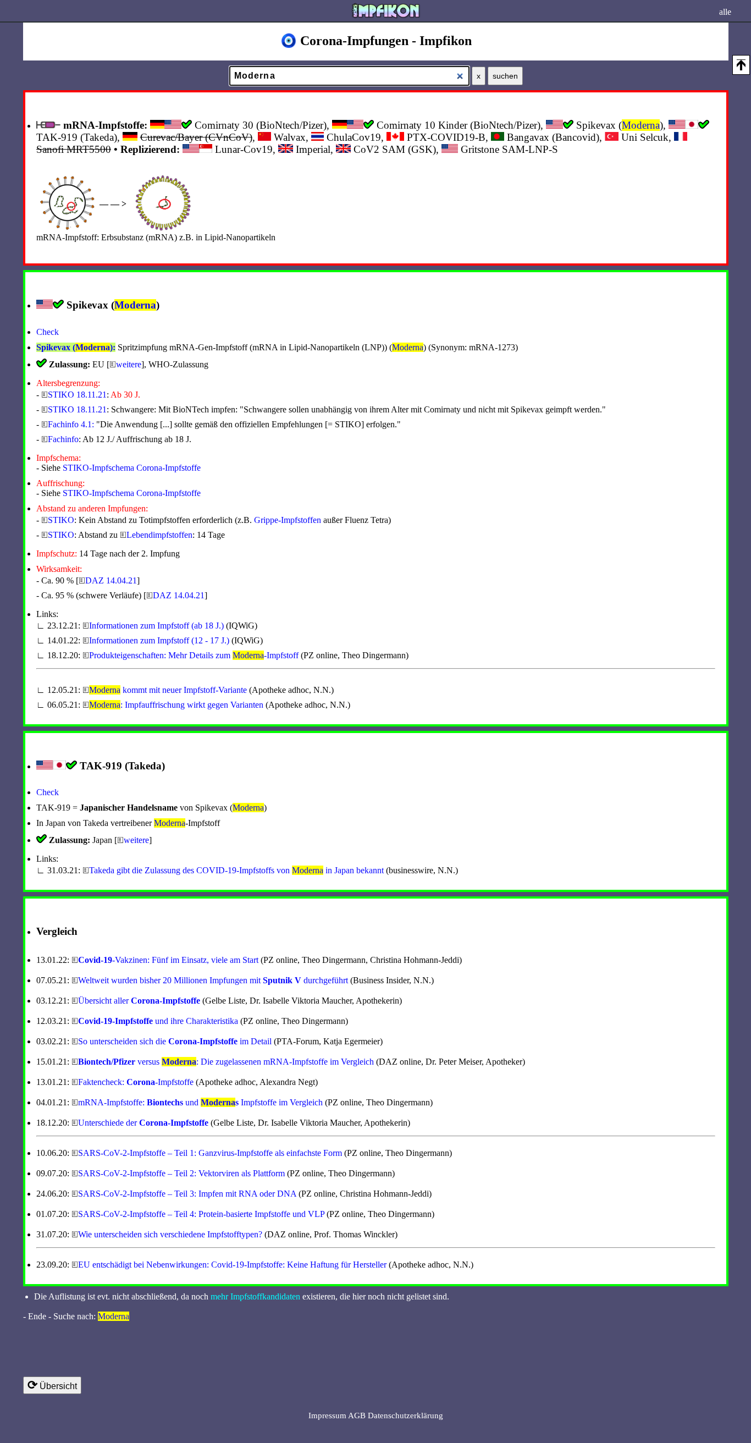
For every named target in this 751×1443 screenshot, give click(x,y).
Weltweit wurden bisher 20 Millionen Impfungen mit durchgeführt (213, 980)
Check (47, 332)
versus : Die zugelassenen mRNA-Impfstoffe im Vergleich (226, 1061)
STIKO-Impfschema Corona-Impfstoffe (132, 467)
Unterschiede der (143, 1122)
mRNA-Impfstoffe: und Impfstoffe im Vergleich (200, 1102)
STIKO (61, 520)
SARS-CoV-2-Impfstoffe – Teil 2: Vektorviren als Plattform (181, 1173)
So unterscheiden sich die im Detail (175, 1041)
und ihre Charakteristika (158, 1021)
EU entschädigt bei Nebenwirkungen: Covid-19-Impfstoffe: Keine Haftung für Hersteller (232, 1264)
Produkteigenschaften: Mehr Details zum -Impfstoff (194, 655)
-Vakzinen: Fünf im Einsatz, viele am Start (168, 960)
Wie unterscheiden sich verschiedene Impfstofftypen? (170, 1234)
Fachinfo (63, 439)
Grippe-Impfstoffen (287, 520)
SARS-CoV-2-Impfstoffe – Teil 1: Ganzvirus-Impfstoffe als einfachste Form (210, 1153)
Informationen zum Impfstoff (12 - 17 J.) (159, 640)
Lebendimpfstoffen (159, 534)
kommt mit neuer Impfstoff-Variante (169, 690)
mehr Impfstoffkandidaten (255, 1296)
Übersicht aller (139, 1000)
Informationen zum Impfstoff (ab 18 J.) (156, 625)
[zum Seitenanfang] (741, 65)
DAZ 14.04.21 (111, 580)
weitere (128, 364)
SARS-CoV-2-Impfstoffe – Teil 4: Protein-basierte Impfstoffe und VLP (201, 1214)
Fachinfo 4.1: (71, 424)
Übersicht (52, 1385)
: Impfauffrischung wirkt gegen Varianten (176, 704)
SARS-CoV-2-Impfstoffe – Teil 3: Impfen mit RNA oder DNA (187, 1193)
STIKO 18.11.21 (77, 394)
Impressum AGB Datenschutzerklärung (375, 1415)
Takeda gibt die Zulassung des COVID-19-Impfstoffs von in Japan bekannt (236, 870)
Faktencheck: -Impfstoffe (136, 1082)
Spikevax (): (75, 347)
